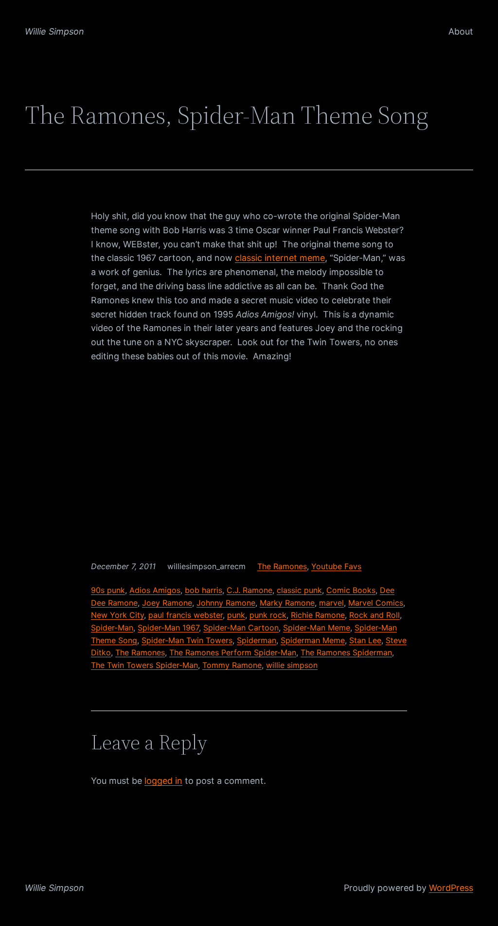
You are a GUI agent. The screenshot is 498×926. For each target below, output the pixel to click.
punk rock (267, 615)
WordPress (451, 888)
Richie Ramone (318, 615)
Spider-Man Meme (316, 627)
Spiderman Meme (313, 640)
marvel (331, 603)
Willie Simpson (54, 31)
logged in (163, 781)
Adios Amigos (154, 590)
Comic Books (350, 590)
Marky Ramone (287, 603)
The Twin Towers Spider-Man (144, 665)
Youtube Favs (336, 566)
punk (236, 615)
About (460, 31)
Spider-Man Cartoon (241, 627)
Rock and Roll (374, 615)
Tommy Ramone (232, 665)
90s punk (108, 590)
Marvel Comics (375, 603)
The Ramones (282, 566)
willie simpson (292, 665)
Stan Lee (365, 640)
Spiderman (256, 640)
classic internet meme (280, 258)
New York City (117, 615)
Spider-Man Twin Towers (187, 640)
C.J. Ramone (249, 590)
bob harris (203, 590)
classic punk (299, 590)
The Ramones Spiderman (346, 652)
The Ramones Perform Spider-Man (232, 652)
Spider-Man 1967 (168, 627)
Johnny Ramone (225, 603)
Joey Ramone (167, 603)
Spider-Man (112, 627)
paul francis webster (185, 615)
